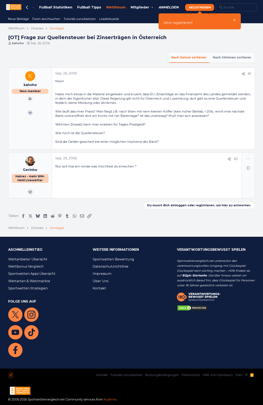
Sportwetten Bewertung (113, 259)
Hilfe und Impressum (218, 375)
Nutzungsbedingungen (162, 375)
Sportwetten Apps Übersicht (31, 274)
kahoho (18, 43)
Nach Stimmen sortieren (232, 57)
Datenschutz (190, 375)
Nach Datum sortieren (188, 57)
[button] (152, 7)
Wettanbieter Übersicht (27, 259)
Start (238, 375)
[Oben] (246, 375)
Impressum (102, 274)
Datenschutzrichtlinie (110, 266)
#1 (249, 74)
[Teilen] (243, 74)
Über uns (100, 281)
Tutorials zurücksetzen (126, 375)
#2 (236, 159)
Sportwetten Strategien (28, 288)
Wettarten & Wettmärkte (29, 281)
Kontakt (99, 288)
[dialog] (200, 21)
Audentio (110, 399)
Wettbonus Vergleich (26, 266)
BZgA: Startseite (194, 275)
